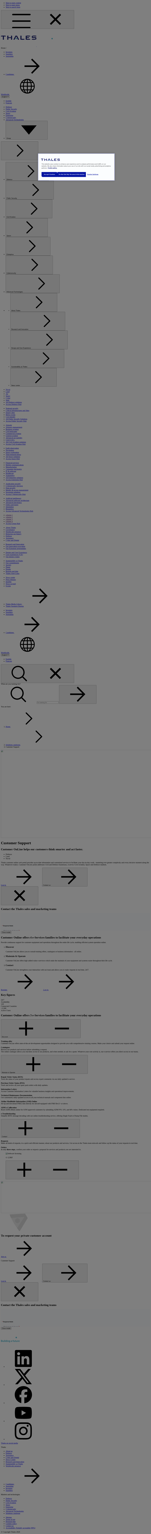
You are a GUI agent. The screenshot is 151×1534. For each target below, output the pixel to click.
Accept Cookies (49, 174)
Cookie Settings (92, 174)
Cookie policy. (52, 168)
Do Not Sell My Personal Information (72, 174)
